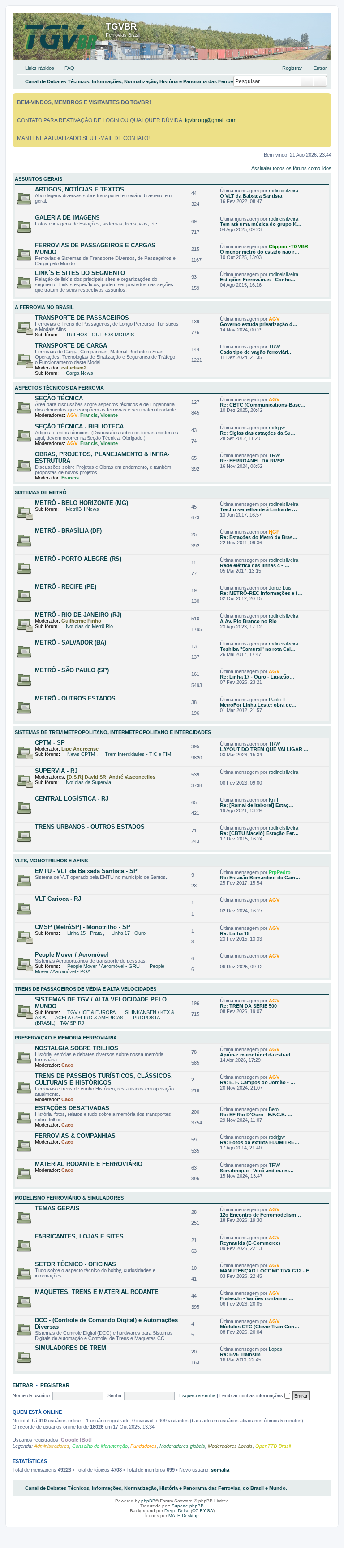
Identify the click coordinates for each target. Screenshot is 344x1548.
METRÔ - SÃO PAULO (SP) (72, 670)
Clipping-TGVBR (288, 246)
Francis (89, 415)
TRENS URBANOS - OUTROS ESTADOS (90, 826)
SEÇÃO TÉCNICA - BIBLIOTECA (79, 426)
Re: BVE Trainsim (240, 1354)
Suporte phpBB (188, 1505)
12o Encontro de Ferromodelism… (260, 1214)
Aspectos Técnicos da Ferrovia (59, 387)
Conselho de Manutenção (100, 1446)
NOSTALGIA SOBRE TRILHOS (76, 1048)
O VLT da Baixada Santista (251, 196)
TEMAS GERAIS (57, 1208)
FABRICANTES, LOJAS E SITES (79, 1236)
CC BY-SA (202, 1510)
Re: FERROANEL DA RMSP (252, 460)
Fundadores (143, 1446)
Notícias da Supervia (88, 782)
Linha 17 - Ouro (129, 933)
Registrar (54, 1385)
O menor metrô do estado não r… (259, 251)
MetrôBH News (82, 509)
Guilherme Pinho (81, 620)
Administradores (51, 1446)
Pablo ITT (279, 699)
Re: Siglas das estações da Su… (258, 433)
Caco (67, 1065)
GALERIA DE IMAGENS (67, 217)
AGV (274, 319)
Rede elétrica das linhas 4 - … (254, 565)
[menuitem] (65, 68)
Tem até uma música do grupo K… (260, 224)
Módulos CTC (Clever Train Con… (259, 1326)
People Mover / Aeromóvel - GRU (104, 966)
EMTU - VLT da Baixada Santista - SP (86, 871)
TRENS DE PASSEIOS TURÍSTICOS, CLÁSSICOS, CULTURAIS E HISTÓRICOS (104, 1079)
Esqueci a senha (197, 1395)
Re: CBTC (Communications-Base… (262, 404)
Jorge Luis (280, 587)
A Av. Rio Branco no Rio (248, 621)
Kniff (273, 799)
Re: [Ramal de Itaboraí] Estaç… (256, 805)
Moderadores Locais (230, 1446)
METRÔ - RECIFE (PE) (65, 586)
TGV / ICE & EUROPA (91, 1012)
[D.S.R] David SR (86, 777)
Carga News (79, 373)
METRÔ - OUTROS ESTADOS (75, 698)
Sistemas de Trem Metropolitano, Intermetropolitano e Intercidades (113, 732)
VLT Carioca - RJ (58, 898)
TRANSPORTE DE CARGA (71, 345)
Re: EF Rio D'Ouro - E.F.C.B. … (256, 1114)
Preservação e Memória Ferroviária (66, 1037)
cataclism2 (73, 367)
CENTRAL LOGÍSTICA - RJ (71, 798)
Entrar (23, 1385)
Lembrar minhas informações (251, 1395)
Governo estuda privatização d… (258, 324)
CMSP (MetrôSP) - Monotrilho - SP (82, 927)
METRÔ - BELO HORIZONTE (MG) (81, 503)
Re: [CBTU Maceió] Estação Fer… (259, 833)
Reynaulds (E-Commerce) (250, 1243)
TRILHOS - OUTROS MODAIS (100, 334)
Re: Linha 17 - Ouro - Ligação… (257, 676)
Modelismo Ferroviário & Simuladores (69, 1197)
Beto (274, 1109)
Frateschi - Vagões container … (256, 1298)
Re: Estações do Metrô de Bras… (258, 537)
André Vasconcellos (132, 777)
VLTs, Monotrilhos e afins (51, 860)
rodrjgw (277, 427)
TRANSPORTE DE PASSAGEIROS (82, 317)
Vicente (109, 415)
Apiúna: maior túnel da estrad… (257, 1054)
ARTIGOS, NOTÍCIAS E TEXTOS (79, 189)
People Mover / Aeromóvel (71, 954)
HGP (274, 531)
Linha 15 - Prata (85, 933)
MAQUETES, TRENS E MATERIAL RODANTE (97, 1292)
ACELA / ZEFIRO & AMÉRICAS (90, 1017)
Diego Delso (176, 1510)
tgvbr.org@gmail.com (210, 120)
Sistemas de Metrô (41, 492)
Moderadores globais (182, 1446)
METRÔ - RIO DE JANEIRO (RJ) (78, 614)
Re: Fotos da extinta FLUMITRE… (259, 1142)
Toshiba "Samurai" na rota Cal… (258, 649)
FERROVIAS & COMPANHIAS (75, 1135)
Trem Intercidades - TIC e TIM (138, 754)
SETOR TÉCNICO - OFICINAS (75, 1264)
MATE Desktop (183, 1515)
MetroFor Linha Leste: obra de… (258, 705)
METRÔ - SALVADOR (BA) (70, 642)
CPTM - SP (50, 742)
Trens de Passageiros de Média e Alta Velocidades (85, 989)
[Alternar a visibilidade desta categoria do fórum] (326, 177)
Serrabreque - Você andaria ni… (257, 1170)
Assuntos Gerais (38, 179)
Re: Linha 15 (234, 933)
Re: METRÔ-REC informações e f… (261, 593)
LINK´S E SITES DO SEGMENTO (80, 273)
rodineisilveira (283, 190)
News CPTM (81, 754)
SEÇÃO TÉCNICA (59, 398)
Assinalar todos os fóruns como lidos (291, 168)
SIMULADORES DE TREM (70, 1347)
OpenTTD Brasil (273, 1446)
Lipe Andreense (80, 748)
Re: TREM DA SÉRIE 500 (248, 1006)
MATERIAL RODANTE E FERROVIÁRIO (88, 1164)
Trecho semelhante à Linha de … (258, 509)
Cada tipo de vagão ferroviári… (256, 352)
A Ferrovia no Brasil (44, 307)
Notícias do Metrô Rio (89, 626)
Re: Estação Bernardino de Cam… (260, 877)
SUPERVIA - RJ (56, 771)
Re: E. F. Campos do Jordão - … (257, 1082)
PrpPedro (280, 872)
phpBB (148, 1500)
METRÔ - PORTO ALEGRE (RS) (78, 559)
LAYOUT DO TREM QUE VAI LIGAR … (264, 749)
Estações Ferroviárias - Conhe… (258, 279)
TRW (274, 346)
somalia (220, 1469)
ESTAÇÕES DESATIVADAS (72, 1108)
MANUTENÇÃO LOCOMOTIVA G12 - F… (267, 1270)
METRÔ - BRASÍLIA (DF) (68, 530)
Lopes (275, 1349)
